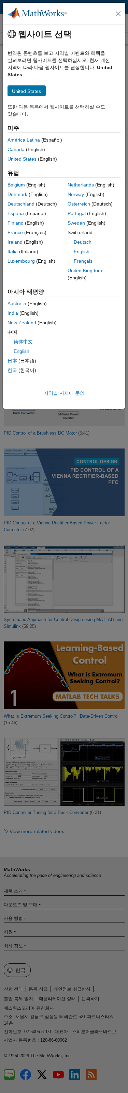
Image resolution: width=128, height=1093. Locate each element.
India (13, 313)
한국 (12, 370)
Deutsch (82, 242)
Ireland (15, 242)
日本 (12, 360)
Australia (17, 303)
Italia (13, 251)
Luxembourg (21, 261)
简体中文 (23, 341)
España (16, 213)
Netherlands (81, 184)
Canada (16, 149)
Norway (76, 194)
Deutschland (21, 204)
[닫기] (118, 13)
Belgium (16, 184)
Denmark (17, 194)
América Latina (24, 140)
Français (83, 261)
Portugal (77, 213)
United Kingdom (85, 270)
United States (22, 159)
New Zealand (22, 322)
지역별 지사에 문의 (64, 393)
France (15, 232)
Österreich (79, 204)
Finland (16, 223)
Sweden (76, 223)
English (81, 251)
